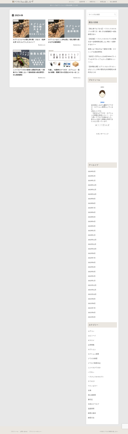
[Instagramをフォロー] (103, 125)
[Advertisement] (102, 147)
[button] (115, 15)
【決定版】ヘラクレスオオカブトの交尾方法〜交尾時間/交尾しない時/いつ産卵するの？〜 (102, 41)
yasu (102, 102)
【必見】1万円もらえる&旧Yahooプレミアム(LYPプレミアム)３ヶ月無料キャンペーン (102, 59)
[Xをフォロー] (98, 125)
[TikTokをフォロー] (108, 125)
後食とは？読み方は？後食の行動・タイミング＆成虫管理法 (102, 50)
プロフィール (14, 431)
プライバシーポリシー (35, 431)
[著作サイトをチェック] (96, 125)
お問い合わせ (23, 431)
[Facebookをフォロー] (101, 125)
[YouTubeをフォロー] (106, 125)
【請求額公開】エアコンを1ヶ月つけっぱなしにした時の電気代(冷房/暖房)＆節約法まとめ (102, 69)
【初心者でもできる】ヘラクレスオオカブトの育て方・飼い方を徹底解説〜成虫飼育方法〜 (102, 31)
